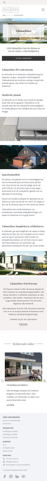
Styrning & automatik (10, 437)
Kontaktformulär (9, 448)
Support (7, 441)
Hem (4, 15)
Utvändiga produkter (10, 431)
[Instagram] (11, 476)
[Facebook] (4, 476)
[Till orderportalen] (4, 2)
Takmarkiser (18, 15)
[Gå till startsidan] (10, 9)
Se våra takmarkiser (23, 58)
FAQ (4, 445)
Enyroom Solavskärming (11, 421)
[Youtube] (23, 476)
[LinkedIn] (17, 476)
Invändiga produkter (10, 434)
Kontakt (23, 324)
